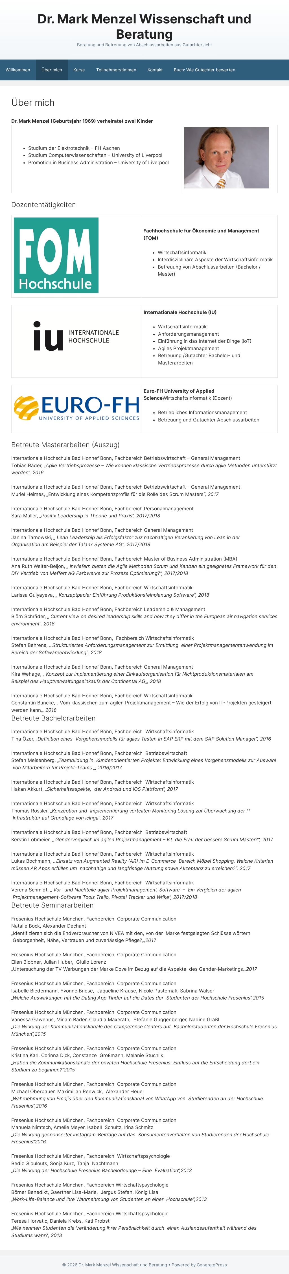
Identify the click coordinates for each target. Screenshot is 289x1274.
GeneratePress (212, 1265)
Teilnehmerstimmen (116, 70)
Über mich (51, 70)
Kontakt (155, 70)
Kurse (79, 70)
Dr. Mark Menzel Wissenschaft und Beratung (144, 26)
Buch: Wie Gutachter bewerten (204, 70)
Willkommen (18, 70)
